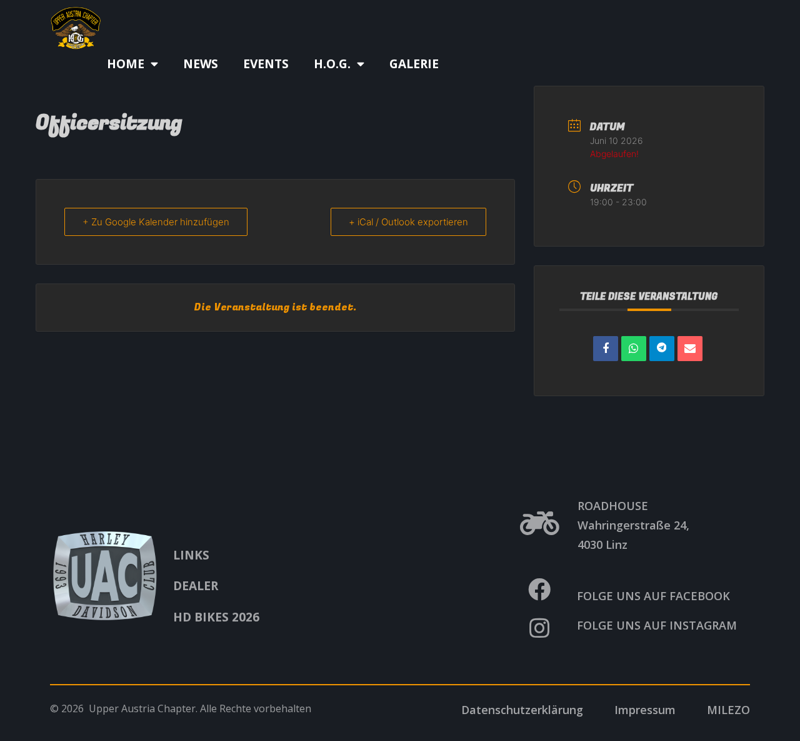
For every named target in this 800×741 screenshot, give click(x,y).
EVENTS (266, 64)
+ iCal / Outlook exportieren (408, 222)
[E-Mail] (690, 348)
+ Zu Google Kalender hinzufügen (155, 222)
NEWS (200, 64)
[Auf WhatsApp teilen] (633, 348)
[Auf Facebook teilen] (605, 348)
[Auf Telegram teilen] (661, 348)
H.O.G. (332, 64)
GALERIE (414, 64)
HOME (125, 64)
